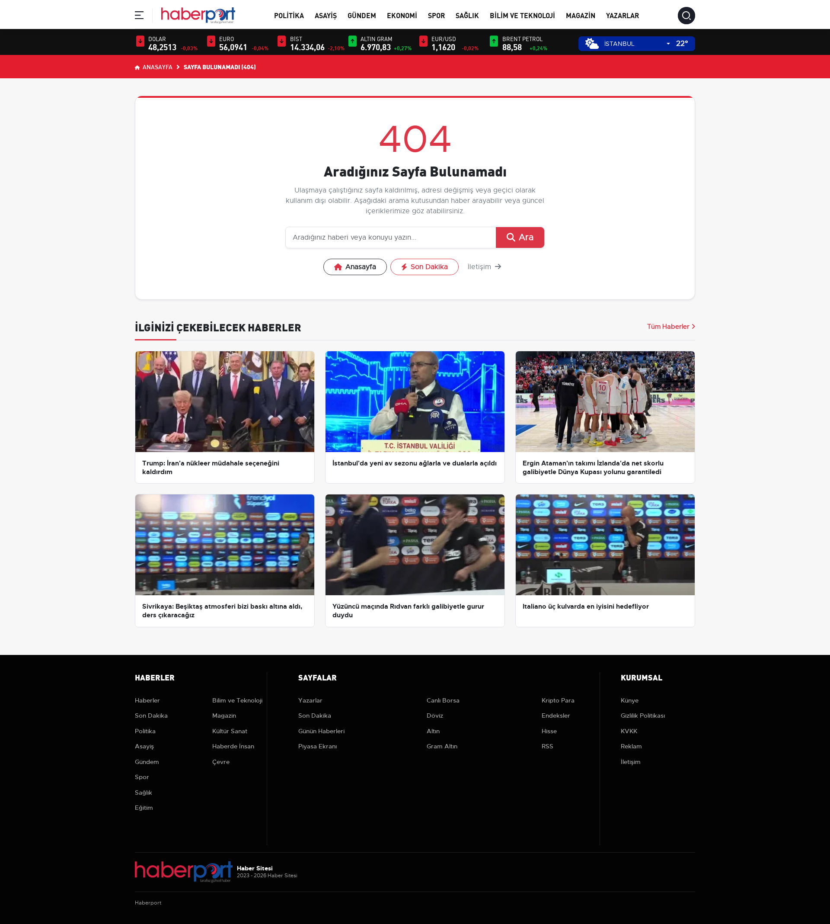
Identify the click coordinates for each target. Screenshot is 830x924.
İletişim (480, 267)
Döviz (435, 715)
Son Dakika (429, 267)
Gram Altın (442, 746)
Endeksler (556, 715)
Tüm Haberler (668, 326)
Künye (629, 700)
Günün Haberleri (321, 731)
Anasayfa (156, 66)
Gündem (362, 15)
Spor (436, 15)
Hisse (549, 731)
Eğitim (144, 808)
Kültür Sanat (229, 731)
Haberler (147, 700)
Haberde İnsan (233, 746)
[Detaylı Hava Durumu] (592, 43)
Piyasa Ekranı (317, 746)
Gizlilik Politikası (643, 715)
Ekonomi (402, 15)
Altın (433, 731)
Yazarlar (622, 15)
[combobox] (637, 43)
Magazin (580, 15)
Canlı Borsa (443, 700)
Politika (289, 15)
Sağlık (467, 15)
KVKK (629, 731)
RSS (547, 746)
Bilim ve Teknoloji (522, 15)
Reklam (631, 746)
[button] (139, 16)
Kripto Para (558, 700)
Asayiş (326, 15)
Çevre (221, 762)
